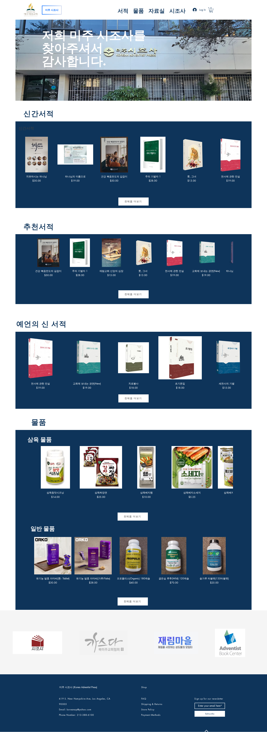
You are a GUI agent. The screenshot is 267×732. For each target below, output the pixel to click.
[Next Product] (253, 154)
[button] (123, 10)
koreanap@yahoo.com (79, 709)
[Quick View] (36, 154)
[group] (133, 166)
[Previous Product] (14, 154)
